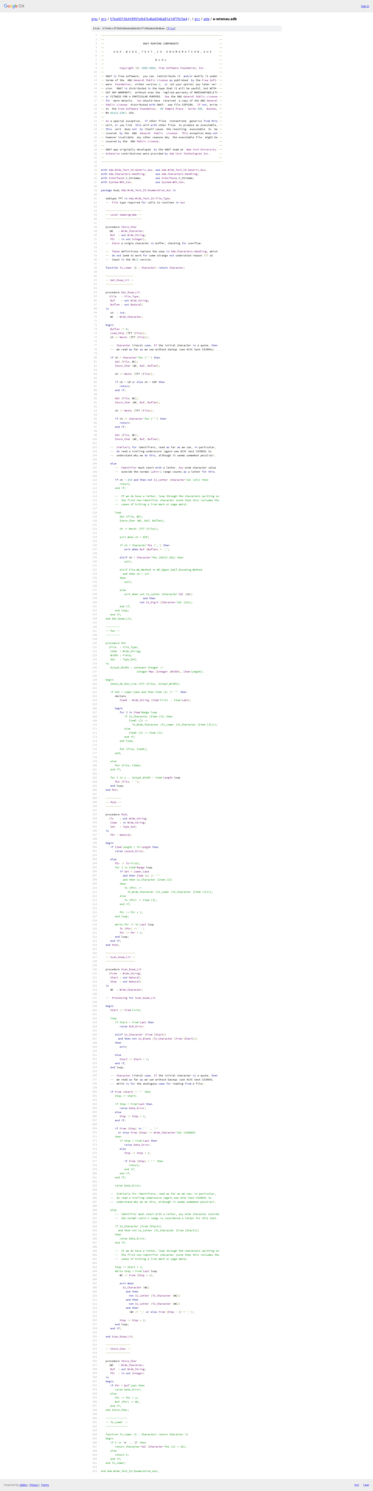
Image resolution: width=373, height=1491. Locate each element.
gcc (104, 18)
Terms (45, 1485)
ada (206, 18)
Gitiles (23, 1485)
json (366, 1485)
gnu (94, 18)
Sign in (365, 6)
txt (356, 1485)
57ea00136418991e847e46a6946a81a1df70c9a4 (148, 18)
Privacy (34, 1485)
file (171, 28)
